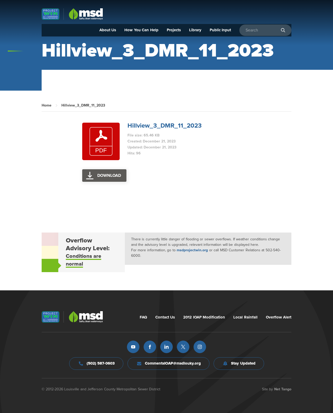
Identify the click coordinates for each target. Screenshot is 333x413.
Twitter (183, 347)
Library (195, 30)
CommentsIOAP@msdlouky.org (173, 363)
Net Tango (283, 389)
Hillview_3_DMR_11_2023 (164, 126)
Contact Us (165, 317)
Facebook (150, 347)
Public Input (220, 30)
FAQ (143, 317)
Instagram (200, 347)
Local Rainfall (245, 317)
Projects (174, 30)
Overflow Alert (279, 317)
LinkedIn (166, 347)
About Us (107, 30)
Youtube (133, 347)
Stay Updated (243, 363)
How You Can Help (141, 30)
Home (47, 105)
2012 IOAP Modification (204, 317)
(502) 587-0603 (101, 363)
